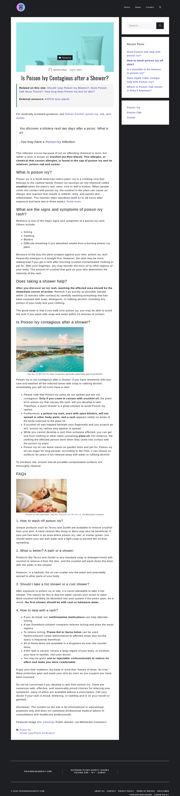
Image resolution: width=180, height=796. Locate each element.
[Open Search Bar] (160, 7)
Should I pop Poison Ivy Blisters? (68, 88)
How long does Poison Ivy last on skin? (70, 91)
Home (127, 7)
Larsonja (48, 722)
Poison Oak (134, 112)
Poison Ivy (53, 142)
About (138, 7)
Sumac (131, 117)
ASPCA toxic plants (57, 99)
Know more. (74, 201)
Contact (150, 7)
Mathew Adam (60, 70)
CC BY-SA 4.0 (74, 515)
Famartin (63, 515)
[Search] (160, 25)
